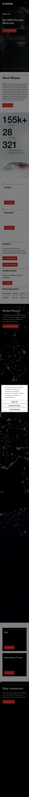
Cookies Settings (14, 409)
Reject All (14, 401)
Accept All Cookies (14, 405)
